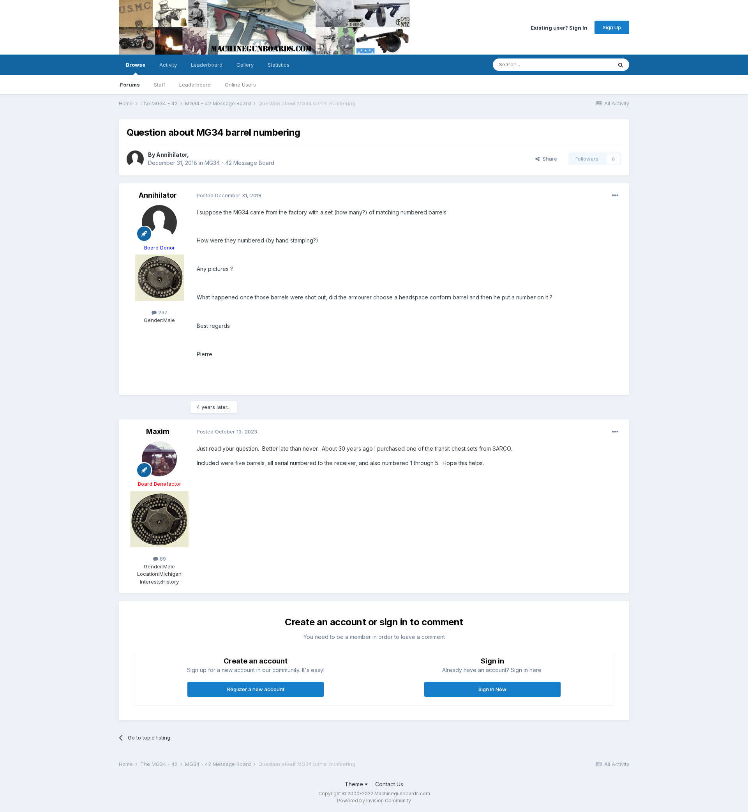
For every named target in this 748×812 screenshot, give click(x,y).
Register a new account (255, 689)
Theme (355, 784)
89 (162, 558)
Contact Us (389, 784)
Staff (159, 84)
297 (162, 312)
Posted (229, 195)
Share (548, 159)
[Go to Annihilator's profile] (135, 159)
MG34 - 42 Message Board (239, 162)
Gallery (245, 65)
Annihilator (171, 154)
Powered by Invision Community (374, 800)
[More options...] (615, 195)
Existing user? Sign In (559, 27)
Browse (135, 65)
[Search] (620, 64)
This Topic (589, 64)
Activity (168, 65)
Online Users (240, 84)
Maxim (157, 431)
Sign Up (612, 27)
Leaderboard (195, 84)
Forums (130, 84)
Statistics (278, 65)
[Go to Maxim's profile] (159, 458)
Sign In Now (492, 689)
